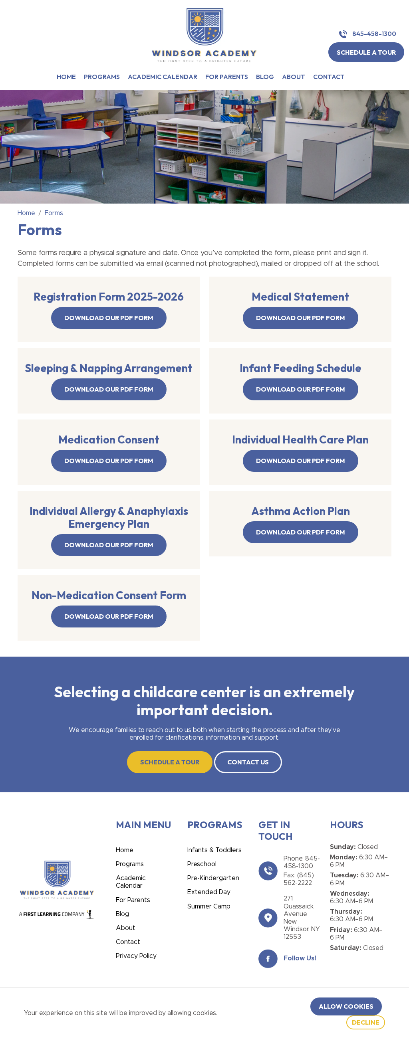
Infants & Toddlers (214, 850)
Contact (329, 77)
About (293, 77)
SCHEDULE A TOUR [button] (366, 52)
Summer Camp (208, 906)
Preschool (201, 864)
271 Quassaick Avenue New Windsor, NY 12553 (302, 917)
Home (66, 77)
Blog (265, 77)
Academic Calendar (162, 77)
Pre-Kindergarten (213, 878)
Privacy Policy (136, 956)
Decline (365, 1022)
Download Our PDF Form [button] (108, 318)
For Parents (226, 77)
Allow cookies (346, 1006)
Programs (102, 77)
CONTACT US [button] (248, 762)
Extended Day (208, 892)
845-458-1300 (373, 34)
